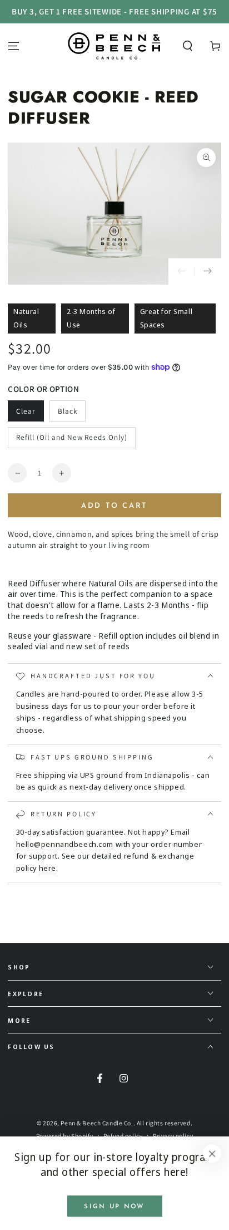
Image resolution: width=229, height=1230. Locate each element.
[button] (187, 46)
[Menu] (13, 46)
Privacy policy (173, 1135)
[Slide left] (181, 271)
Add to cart (114, 505)
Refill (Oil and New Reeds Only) (71, 437)
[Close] (212, 1153)
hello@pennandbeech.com (65, 844)
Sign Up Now (114, 1206)
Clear (26, 411)
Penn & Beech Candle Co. (97, 1123)
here (47, 868)
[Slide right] (208, 271)
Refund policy (122, 1135)
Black (67, 411)
